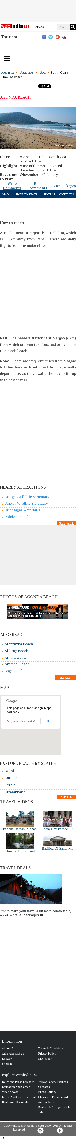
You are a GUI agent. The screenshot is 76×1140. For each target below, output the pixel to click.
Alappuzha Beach (19, 643)
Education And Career (16, 1087)
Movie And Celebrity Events (19, 1097)
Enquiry (7, 1058)
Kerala (10, 784)
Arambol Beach (17, 663)
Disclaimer (45, 1058)
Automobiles (46, 1102)
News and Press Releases (18, 1082)
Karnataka (13, 777)
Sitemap (7, 1063)
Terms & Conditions (51, 1048)
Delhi (9, 770)
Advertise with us (13, 1053)
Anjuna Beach (16, 657)
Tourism (7, 72)
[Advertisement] (38, 11)
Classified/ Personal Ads (53, 1097)
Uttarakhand (15, 791)
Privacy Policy (47, 1053)
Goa (42, 72)
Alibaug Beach (16, 650)
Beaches (26, 72)
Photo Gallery (47, 1092)
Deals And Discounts (15, 1102)
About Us (8, 1048)
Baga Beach (14, 670)
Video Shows (10, 1092)
